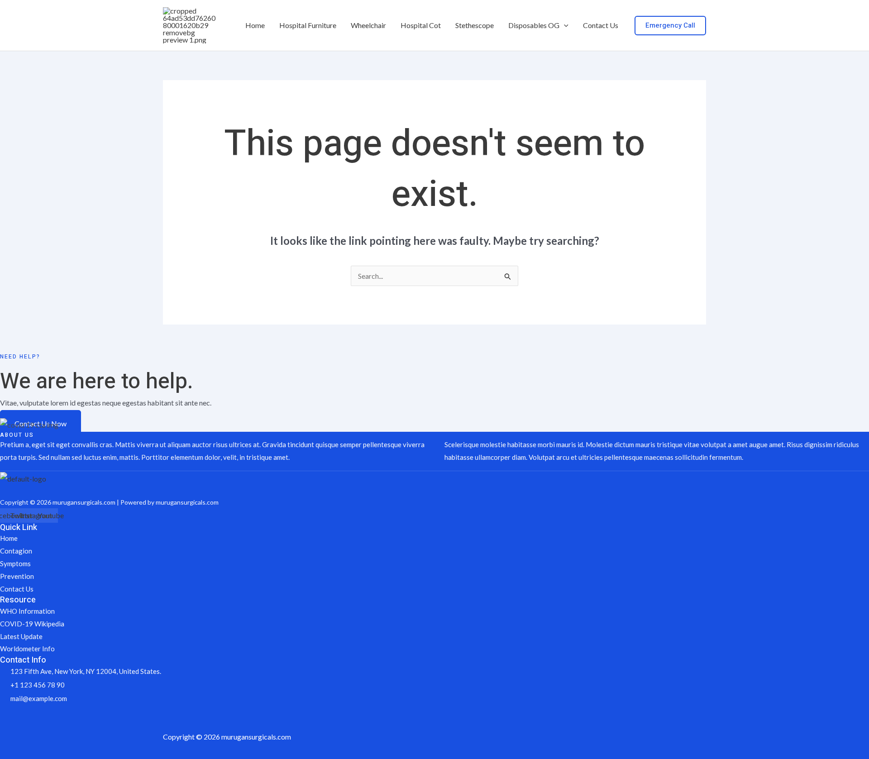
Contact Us (600, 25)
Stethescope (474, 25)
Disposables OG (533, 25)
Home (255, 25)
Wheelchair (368, 25)
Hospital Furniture (307, 25)
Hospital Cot (421, 25)
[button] (563, 25)
